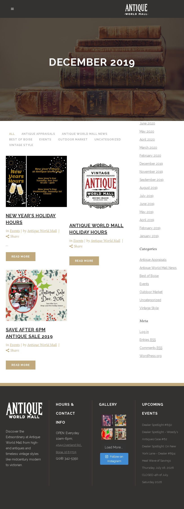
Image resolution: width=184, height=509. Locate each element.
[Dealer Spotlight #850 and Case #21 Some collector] (120, 420)
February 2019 (150, 228)
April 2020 (147, 139)
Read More (20, 256)
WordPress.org (151, 356)
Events (15, 231)
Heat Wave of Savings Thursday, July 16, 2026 (158, 464)
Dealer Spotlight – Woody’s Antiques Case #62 (160, 435)
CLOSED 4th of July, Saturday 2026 (155, 478)
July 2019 (146, 196)
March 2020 (148, 147)
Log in (144, 332)
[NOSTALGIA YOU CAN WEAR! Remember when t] (107, 434)
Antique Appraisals (153, 260)
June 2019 (147, 204)
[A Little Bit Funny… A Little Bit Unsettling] (107, 420)
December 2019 (151, 163)
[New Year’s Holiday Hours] (36, 181)
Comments (151, 348)
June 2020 (147, 123)
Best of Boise (149, 276)
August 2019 (149, 188)
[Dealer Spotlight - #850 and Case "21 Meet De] (120, 434)
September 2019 (152, 180)
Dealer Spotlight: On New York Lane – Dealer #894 (159, 450)
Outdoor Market (151, 292)
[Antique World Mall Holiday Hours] (99, 186)
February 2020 (150, 155)
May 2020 (147, 131)
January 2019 (149, 236)
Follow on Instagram (115, 459)
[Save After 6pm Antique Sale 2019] (36, 295)
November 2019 (151, 171)
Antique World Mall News (158, 268)
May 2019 (146, 212)
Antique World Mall (42, 231)
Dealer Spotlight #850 (157, 425)
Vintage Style (149, 308)
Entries (148, 340)
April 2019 (147, 220)
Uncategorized (150, 300)
